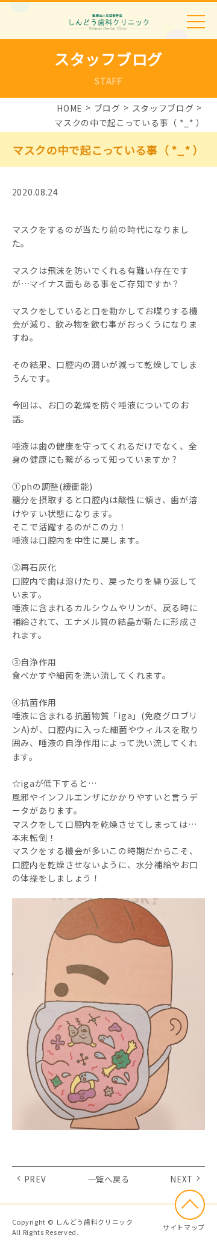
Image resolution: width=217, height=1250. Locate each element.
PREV (35, 1179)
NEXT (181, 1179)
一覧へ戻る (109, 1179)
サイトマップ (184, 1227)
